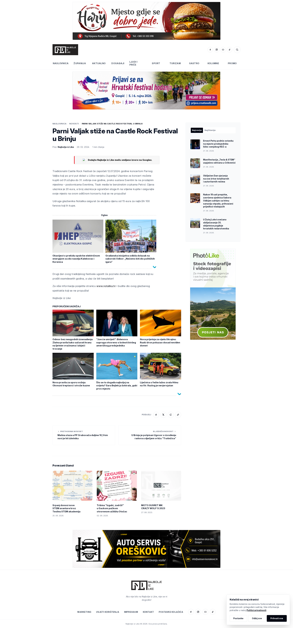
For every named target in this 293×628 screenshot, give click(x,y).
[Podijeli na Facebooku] (156, 415)
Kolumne (213, 63)
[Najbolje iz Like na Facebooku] (210, 49)
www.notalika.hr (106, 286)
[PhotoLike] (213, 294)
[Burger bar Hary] (146, 21)
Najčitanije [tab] (209, 130)
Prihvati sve (276, 618)
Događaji (117, 63)
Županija (80, 63)
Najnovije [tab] (197, 130)
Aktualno (99, 63)
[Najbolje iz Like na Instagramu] (216, 49)
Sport (156, 63)
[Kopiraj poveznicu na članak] (178, 415)
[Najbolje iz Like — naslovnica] (65, 49)
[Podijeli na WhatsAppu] (171, 415)
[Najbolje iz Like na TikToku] (229, 49)
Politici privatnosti (256, 610)
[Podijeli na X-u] (163, 415)
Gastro (194, 63)
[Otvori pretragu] (237, 49)
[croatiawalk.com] (146, 90)
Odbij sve (257, 618)
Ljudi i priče (133, 63)
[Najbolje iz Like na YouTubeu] (223, 49)
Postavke (238, 618)
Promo (232, 63)
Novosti (74, 124)
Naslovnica (61, 63)
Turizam (175, 63)
